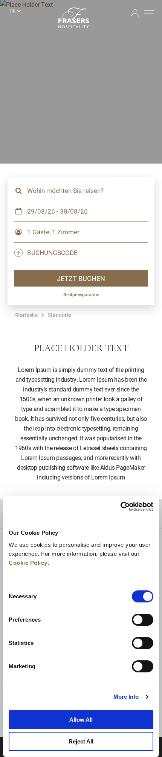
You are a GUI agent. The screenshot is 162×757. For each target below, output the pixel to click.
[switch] (142, 620)
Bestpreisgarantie (81, 294)
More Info (126, 696)
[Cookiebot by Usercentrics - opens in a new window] (120, 506)
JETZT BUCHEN (81, 278)
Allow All (81, 719)
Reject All (81, 741)
